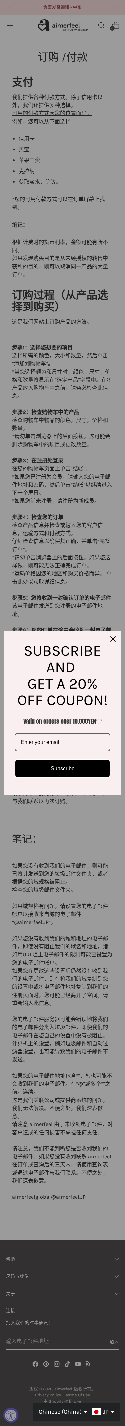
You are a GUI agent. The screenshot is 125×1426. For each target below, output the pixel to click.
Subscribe (63, 768)
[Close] (113, 639)
